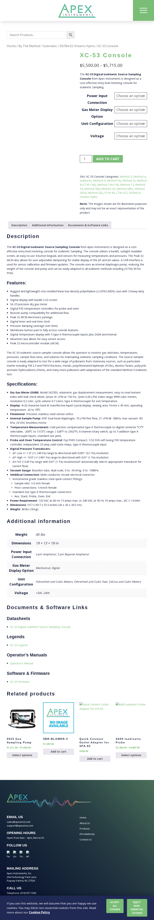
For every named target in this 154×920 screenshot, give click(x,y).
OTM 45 (109, 192)
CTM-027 (121, 192)
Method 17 (127, 184)
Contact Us (86, 839)
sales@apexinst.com (18, 822)
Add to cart (107, 159)
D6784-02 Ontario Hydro (77, 46)
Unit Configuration (97, 123)
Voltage (97, 136)
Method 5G (114, 180)
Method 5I (128, 180)
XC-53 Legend (18, 645)
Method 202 (95, 192)
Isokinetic (50, 46)
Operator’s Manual (21, 663)
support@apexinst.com (20, 825)
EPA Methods (87, 834)
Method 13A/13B (108, 184)
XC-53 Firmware (19, 681)
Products (85, 828)
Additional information (47, 225)
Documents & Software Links (88, 225)
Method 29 (108, 189)
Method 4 (139, 176)
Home (11, 46)
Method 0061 (124, 189)
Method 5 (99, 180)
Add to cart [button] (58, 751)
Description (19, 225)
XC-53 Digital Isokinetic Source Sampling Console (40, 627)
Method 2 (126, 176)
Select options (22, 755)
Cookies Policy (39, 912)
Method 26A (92, 189)
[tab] (19, 225)
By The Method (29, 46)
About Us (85, 823)
